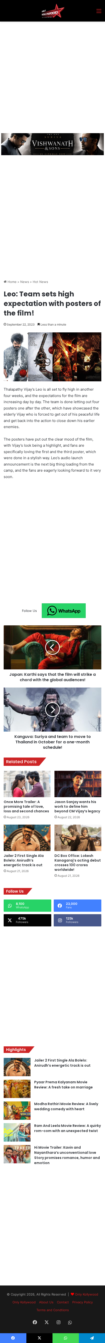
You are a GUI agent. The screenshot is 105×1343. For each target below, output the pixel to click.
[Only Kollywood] (52, 10)
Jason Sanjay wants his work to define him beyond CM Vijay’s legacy (77, 806)
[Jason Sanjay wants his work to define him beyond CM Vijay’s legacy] (77, 784)
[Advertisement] (52, 76)
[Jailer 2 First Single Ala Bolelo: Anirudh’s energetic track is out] (27, 838)
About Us (46, 1302)
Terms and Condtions (52, 1310)
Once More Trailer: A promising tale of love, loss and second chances (26, 806)
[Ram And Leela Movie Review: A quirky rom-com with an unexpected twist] (17, 1132)
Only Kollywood (86, 1294)
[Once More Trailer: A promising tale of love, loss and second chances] (27, 784)
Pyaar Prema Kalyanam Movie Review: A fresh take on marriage (63, 1085)
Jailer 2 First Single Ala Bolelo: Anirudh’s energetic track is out (24, 860)
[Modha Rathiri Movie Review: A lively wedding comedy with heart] (17, 1110)
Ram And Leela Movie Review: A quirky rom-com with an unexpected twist (67, 1128)
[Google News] (64, 610)
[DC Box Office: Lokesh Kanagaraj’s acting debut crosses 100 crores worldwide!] (77, 838)
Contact (63, 1302)
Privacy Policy (82, 1302)
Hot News (40, 282)
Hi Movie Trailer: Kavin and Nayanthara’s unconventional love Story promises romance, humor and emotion (67, 1155)
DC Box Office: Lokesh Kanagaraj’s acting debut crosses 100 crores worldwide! (77, 862)
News (24, 282)
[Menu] (98, 12)
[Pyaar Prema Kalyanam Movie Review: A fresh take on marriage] (17, 1089)
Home (12, 282)
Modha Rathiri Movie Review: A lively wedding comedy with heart (66, 1106)
